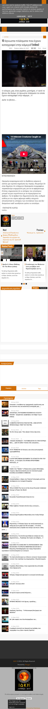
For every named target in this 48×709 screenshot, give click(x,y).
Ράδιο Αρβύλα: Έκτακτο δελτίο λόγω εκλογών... (25, 506)
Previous (2, 253)
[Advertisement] (24, 116)
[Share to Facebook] (14, 254)
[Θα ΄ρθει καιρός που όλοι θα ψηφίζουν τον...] (5, 619)
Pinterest (22, 218)
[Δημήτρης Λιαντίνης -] (5, 611)
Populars (8, 388)
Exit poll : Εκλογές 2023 (17, 584)
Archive (24, 388)
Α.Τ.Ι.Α (6, 37)
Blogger (35, 288)
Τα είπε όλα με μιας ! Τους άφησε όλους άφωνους (25, 432)
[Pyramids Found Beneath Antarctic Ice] (5, 497)
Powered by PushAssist (33, 708)
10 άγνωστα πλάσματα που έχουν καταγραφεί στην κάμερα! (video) (21, 43)
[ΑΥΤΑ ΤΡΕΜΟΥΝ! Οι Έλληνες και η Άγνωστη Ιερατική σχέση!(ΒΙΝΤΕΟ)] (5, 450)
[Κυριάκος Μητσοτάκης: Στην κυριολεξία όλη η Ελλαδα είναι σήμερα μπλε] (5, 566)
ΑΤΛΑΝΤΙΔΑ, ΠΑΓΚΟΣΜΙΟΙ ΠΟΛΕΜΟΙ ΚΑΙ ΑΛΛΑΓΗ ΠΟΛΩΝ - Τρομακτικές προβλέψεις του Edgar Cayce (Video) (26, 414)
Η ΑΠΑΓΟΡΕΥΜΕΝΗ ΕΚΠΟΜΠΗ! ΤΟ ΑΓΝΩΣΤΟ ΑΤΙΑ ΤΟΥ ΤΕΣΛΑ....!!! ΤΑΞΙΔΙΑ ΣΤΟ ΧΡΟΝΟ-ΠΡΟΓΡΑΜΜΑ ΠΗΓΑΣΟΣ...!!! (28, 460)
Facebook (12, 218)
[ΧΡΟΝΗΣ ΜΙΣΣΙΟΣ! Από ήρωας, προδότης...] (5, 602)
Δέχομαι (28, 698)
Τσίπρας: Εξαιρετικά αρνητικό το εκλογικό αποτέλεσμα (27, 575)
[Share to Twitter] (17, 254)
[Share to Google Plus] (19, 254)
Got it (30, 16)
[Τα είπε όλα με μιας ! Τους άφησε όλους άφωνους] (5, 432)
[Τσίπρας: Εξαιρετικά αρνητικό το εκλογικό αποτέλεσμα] (5, 575)
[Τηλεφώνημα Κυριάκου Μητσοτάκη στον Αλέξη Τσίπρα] (5, 515)
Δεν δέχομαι (20, 698)
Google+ (19, 218)
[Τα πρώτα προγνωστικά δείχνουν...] (5, 593)
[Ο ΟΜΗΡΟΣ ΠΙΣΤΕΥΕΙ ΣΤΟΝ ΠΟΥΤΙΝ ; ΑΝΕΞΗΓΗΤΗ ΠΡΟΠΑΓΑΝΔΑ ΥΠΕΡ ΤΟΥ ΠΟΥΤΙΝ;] (5, 423)
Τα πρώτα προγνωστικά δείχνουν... (21, 592)
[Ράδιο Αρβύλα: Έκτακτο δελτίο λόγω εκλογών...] (5, 506)
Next (44, 253)
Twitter (16, 218)
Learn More (21, 16)
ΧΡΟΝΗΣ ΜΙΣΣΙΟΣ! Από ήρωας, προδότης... (23, 601)
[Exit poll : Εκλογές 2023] (5, 584)
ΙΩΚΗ (11, 48)
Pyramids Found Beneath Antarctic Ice (22, 497)
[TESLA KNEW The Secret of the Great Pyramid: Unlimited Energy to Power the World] (5, 488)
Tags (39, 388)
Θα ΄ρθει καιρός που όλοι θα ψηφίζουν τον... (23, 619)
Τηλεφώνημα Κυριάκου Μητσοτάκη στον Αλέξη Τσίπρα (27, 515)
